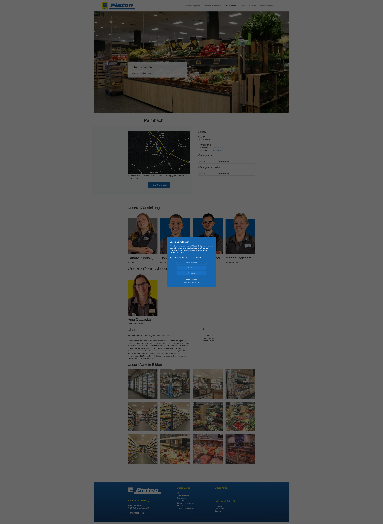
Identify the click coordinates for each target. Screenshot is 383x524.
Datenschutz (195, 283)
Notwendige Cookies (180, 257)
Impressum (187, 283)
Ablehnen (191, 268)
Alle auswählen (191, 263)
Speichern (191, 273)
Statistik (198, 257)
